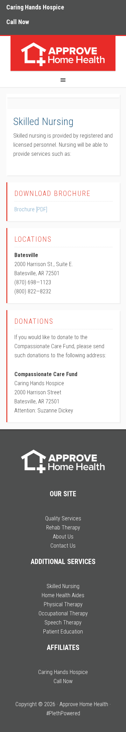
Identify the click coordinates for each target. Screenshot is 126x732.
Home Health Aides (63, 595)
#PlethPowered (63, 713)
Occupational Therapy (63, 613)
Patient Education (63, 631)
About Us (63, 536)
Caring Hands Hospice (63, 672)
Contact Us (63, 545)
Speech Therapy (63, 622)
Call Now (63, 681)
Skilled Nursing (43, 121)
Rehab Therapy (63, 527)
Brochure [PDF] (30, 209)
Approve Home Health (62, 53)
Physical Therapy (63, 604)
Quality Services (63, 518)
